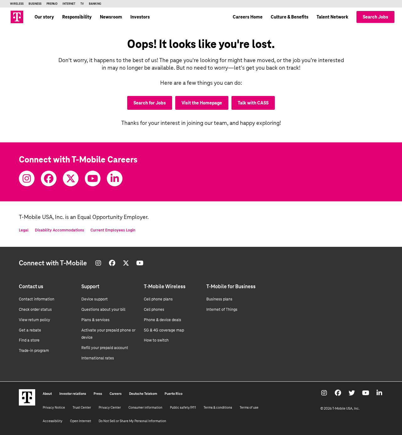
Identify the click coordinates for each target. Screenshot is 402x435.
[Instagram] (26, 178)
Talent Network (332, 17)
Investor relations (72, 393)
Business (35, 4)
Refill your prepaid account (104, 347)
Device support (94, 299)
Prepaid (51, 4)
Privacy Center (110, 407)
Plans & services (95, 319)
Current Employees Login (112, 230)
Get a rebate (30, 330)
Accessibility (52, 421)
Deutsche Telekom (143, 393)
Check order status (35, 309)
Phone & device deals (162, 319)
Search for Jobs (149, 103)
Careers (116, 393)
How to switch (156, 340)
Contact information (36, 299)
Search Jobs (375, 17)
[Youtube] (92, 178)
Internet (68, 4)
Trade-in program (34, 350)
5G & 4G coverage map (164, 330)
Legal (24, 230)
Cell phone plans (158, 299)
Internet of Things (221, 309)
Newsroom (111, 17)
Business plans (219, 299)
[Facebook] (48, 178)
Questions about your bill (103, 309)
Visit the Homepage (202, 103)
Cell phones (154, 309)
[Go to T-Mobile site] (17, 17)
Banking (95, 4)
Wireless (17, 4)
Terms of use (249, 407)
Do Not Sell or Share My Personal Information (132, 421)
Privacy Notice (54, 407)
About (47, 393)
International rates (97, 358)
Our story (44, 17)
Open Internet (80, 421)
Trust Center (82, 407)
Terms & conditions (218, 407)
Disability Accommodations (59, 230)
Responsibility (77, 17)
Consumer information (145, 407)
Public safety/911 (183, 407)
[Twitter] (70, 178)
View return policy (34, 319)
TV (82, 4)
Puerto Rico (173, 393)
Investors (140, 17)
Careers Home (248, 17)
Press (98, 393)
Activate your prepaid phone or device (108, 334)
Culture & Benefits (289, 17)
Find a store (29, 340)
